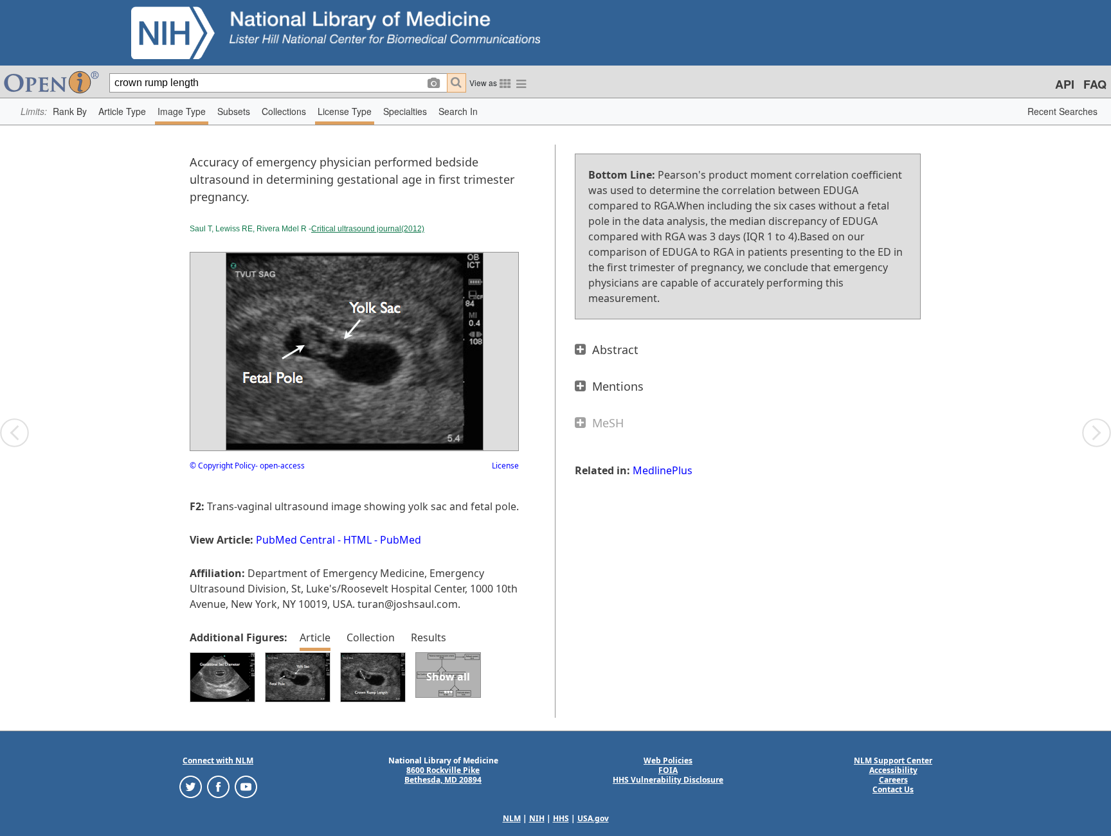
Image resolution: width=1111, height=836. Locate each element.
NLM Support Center (893, 760)
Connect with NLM (218, 760)
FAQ (1094, 84)
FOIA (668, 770)
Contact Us (893, 789)
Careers (893, 779)
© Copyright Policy (222, 465)
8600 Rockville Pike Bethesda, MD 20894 (443, 775)
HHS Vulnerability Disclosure (668, 779)
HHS (561, 818)
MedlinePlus (662, 470)
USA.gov (593, 818)
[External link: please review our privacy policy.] (190, 786)
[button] (69, 111)
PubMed (400, 540)
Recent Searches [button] (1062, 111)
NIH (537, 818)
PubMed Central (295, 540)
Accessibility (893, 770)
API (1064, 84)
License (505, 465)
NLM (512, 818)
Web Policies (668, 760)
